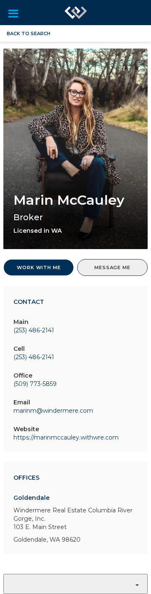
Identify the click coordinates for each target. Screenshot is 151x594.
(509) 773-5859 (35, 384)
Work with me (39, 267)
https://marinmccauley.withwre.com (66, 437)
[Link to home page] (76, 12)
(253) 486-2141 (33, 330)
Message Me (112, 267)
